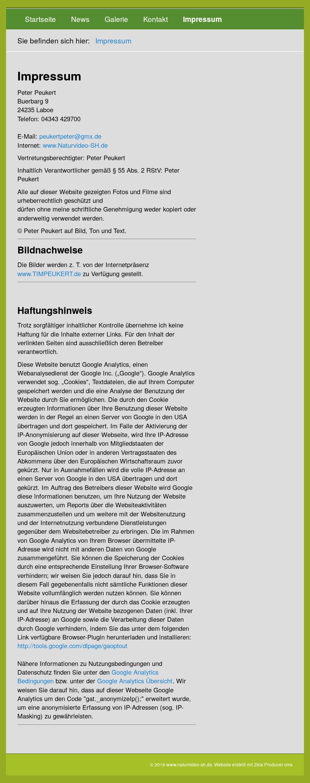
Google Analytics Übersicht (134, 680)
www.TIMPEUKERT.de (49, 273)
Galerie (116, 19)
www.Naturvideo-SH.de (75, 145)
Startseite (40, 19)
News (80, 19)
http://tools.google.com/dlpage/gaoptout (72, 645)
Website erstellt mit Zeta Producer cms (253, 764)
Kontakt (155, 19)
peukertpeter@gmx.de (70, 136)
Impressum (202, 19)
